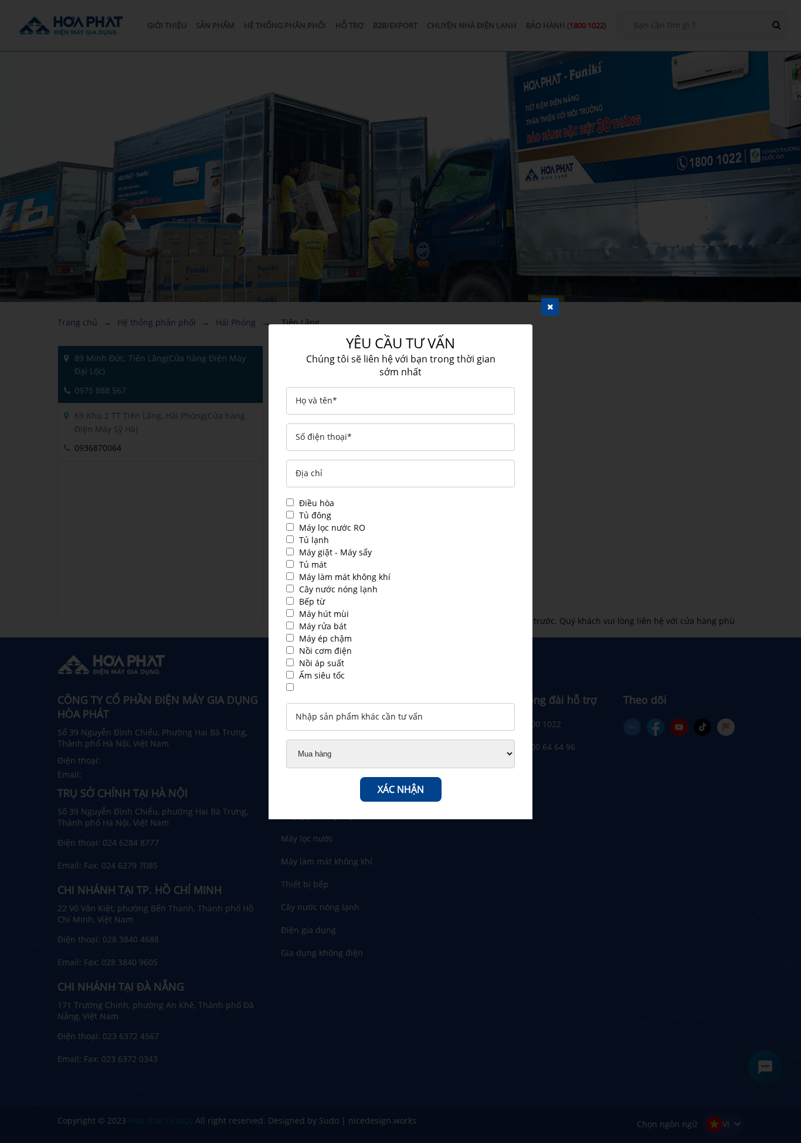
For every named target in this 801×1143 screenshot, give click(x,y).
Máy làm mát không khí (345, 576)
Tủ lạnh (314, 539)
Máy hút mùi (324, 613)
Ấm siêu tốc (322, 675)
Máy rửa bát (323, 626)
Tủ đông (315, 515)
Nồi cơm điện (325, 650)
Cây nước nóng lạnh (338, 589)
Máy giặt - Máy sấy (335, 552)
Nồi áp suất (321, 663)
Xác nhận (401, 789)
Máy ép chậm (325, 638)
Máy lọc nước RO (332, 527)
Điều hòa (316, 502)
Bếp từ (312, 601)
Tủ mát (313, 564)
